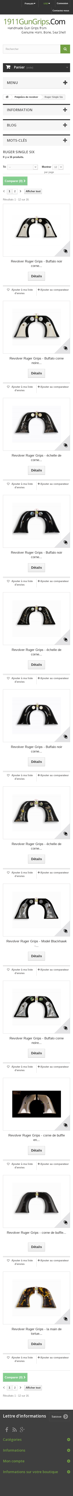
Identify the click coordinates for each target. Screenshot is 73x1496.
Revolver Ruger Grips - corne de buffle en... (36, 1138)
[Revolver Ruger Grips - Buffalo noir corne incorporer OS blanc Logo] (36, 230)
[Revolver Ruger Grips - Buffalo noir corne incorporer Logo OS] (36, 715)
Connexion (62, 3)
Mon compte (14, 1461)
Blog (11, 125)
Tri (4, 166)
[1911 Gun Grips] (36, 26)
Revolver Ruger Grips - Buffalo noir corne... (36, 264)
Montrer (46, 166)
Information (20, 109)
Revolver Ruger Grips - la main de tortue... (37, 1331)
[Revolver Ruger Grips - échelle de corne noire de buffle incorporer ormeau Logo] (36, 812)
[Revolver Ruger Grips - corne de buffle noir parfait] (36, 1201)
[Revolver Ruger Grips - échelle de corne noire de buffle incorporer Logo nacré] (36, 618)
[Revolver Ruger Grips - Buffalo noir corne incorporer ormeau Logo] (36, 521)
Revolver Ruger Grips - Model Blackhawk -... (36, 943)
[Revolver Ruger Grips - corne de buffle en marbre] (36, 1104)
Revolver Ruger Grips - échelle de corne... (36, 458)
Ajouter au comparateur (54, 289)
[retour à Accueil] (7, 97)
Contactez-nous (61, 10)
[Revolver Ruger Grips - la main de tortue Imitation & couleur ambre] (36, 1297)
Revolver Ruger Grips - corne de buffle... (36, 1233)
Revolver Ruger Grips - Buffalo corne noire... (37, 361)
